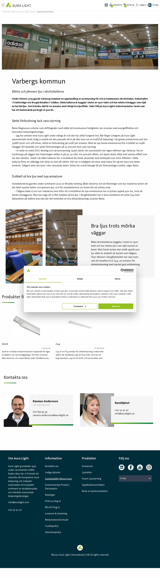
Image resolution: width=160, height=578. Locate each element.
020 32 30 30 (121, 410)
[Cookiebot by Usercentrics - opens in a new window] (123, 270)
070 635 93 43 (40, 412)
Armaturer (87, 466)
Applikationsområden (93, 485)
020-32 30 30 (15, 510)
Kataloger (50, 495)
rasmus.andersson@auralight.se (50, 415)
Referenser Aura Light (20, 12)
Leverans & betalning (56, 513)
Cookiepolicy (51, 526)
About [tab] (117, 279)
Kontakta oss (51, 466)
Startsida (5, 12)
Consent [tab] (42, 279)
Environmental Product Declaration (57, 487)
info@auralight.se (124, 413)
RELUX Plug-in (52, 507)
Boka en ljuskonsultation (95, 491)
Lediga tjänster (52, 472)
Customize (78, 306)
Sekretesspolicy (53, 532)
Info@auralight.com (18, 502)
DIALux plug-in (53, 501)
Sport (33, 12)
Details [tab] (80, 279)
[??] (80, 47)
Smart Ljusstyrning (91, 479)
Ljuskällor (87, 472)
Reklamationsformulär (56, 520)
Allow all (116, 306)
